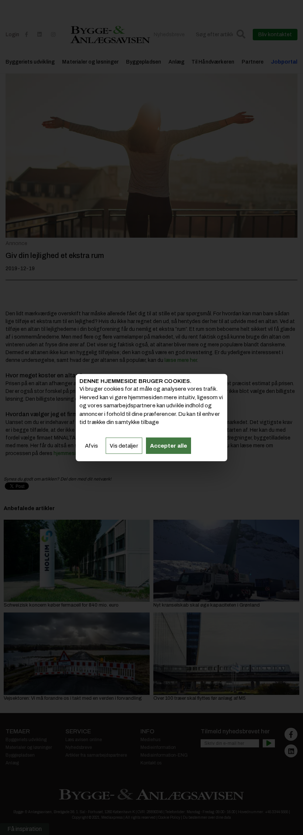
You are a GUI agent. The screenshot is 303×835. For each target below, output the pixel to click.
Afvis (91, 445)
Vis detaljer (124, 445)
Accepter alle (168, 445)
